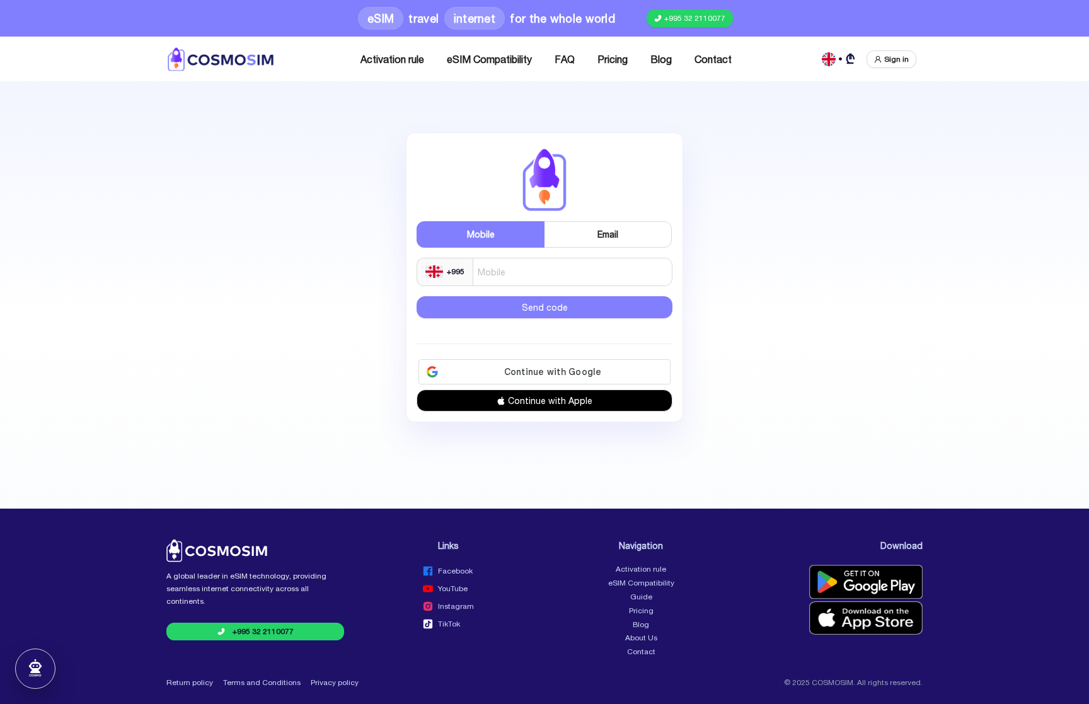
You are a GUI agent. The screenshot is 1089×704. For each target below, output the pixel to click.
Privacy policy (335, 682)
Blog (661, 59)
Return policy (189, 682)
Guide (641, 596)
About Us (641, 637)
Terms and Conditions (262, 682)
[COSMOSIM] (220, 59)
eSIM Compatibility (489, 59)
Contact (713, 59)
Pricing (612, 59)
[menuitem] (392, 59)
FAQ (565, 59)
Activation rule (392, 59)
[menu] (546, 59)
